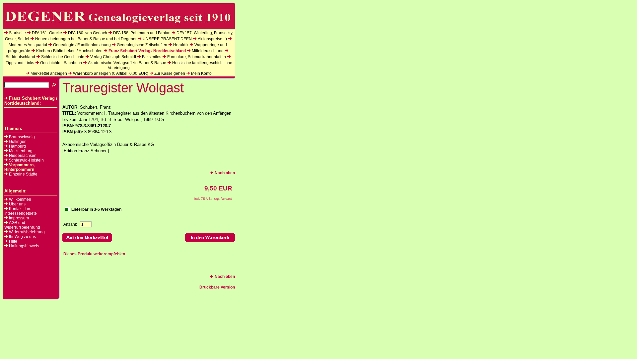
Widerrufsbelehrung (27, 232)
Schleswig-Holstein (26, 160)
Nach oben (225, 173)
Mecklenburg (21, 151)
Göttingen (18, 141)
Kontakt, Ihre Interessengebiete (20, 211)
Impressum (19, 218)
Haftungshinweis (24, 246)
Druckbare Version (217, 287)
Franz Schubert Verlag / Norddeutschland (147, 51)
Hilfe (13, 241)
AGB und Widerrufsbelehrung (22, 225)
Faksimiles (151, 57)
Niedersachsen (22, 155)
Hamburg (17, 146)
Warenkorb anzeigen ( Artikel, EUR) (110, 73)
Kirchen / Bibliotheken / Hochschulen (69, 51)
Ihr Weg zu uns (22, 236)
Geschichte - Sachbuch (61, 62)
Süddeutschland (20, 57)
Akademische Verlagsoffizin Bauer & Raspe (127, 62)
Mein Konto (201, 73)
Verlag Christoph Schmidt (113, 57)
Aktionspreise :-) (212, 39)
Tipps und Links (20, 62)
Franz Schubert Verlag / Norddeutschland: (30, 101)
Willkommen (20, 199)
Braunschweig (22, 137)
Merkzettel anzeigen (49, 73)
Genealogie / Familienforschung (82, 45)
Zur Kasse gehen (169, 73)
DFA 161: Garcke (47, 33)
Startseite (17, 33)
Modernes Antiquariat (28, 45)
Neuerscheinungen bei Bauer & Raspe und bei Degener (86, 39)
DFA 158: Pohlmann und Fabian (142, 33)
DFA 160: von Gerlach (87, 33)
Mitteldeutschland (208, 51)
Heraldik (180, 45)
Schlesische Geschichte (62, 57)
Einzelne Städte (23, 174)
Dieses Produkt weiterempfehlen (94, 254)
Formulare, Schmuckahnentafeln (196, 57)
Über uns (17, 204)
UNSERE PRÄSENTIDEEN (167, 39)
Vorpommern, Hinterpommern (19, 167)
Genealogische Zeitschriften (142, 45)
